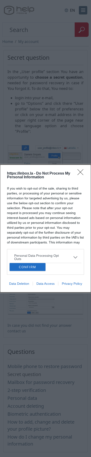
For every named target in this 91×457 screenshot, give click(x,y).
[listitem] (45, 257)
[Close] (81, 173)
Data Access (45, 283)
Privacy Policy (72, 283)
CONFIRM (27, 267)
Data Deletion (19, 283)
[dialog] (45, 228)
